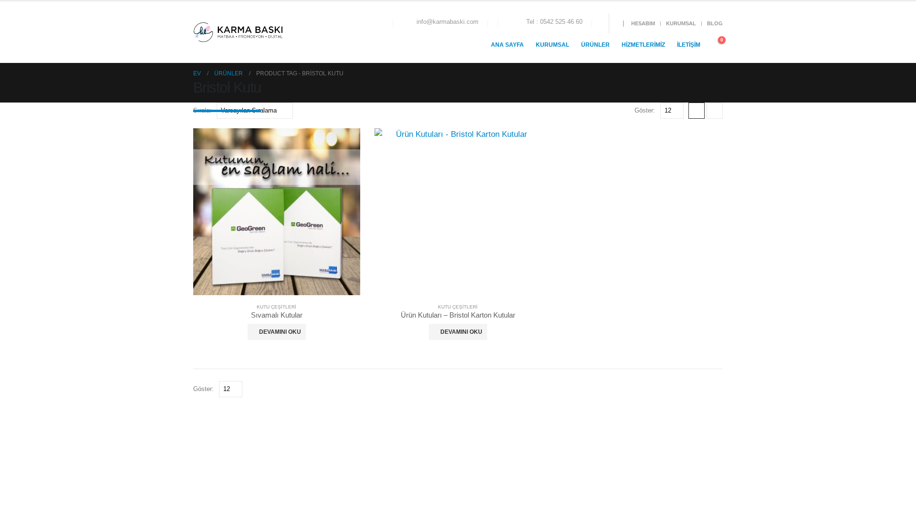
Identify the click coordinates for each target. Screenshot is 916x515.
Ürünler (595, 44)
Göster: (645, 110)
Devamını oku (280, 332)
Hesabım (643, 23)
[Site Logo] (237, 31)
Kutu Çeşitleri (276, 306)
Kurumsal (681, 23)
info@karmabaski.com (447, 22)
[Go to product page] (276, 211)
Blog (715, 23)
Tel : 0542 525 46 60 (554, 22)
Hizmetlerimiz (643, 44)
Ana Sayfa (507, 44)
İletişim (688, 44)
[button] (297, 32)
